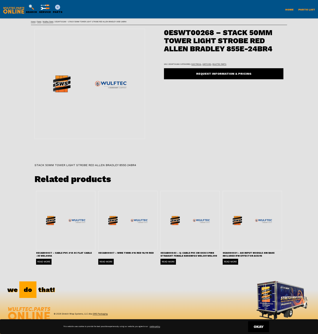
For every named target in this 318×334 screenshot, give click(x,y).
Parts (39, 22)
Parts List (306, 9)
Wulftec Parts (48, 22)
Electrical (196, 64)
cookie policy (155, 326)
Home (289, 9)
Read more (43, 261)
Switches (206, 64)
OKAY (259, 326)
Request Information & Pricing (223, 73)
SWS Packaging (100, 313)
